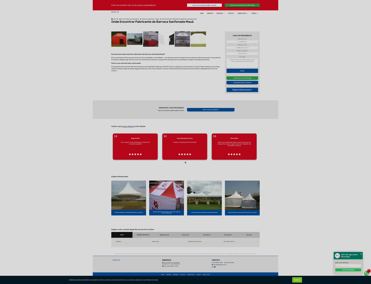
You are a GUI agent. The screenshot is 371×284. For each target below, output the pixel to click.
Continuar (297, 280)
